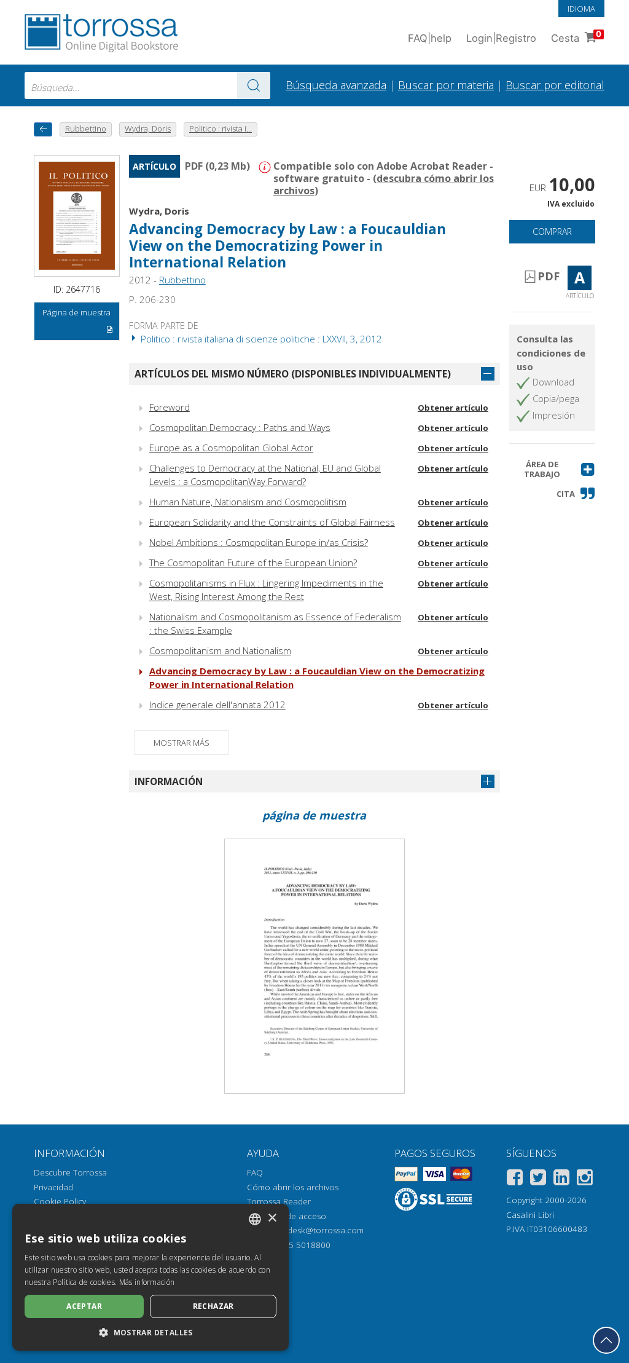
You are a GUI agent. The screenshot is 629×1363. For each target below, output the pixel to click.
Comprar (552, 231)
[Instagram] (584, 1179)
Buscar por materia (446, 84)
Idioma (581, 8)
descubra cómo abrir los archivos (383, 184)
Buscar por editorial (555, 84)
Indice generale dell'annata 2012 (217, 704)
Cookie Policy (60, 1201)
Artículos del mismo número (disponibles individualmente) (293, 374)
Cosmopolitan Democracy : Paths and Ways (239, 427)
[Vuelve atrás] (43, 129)
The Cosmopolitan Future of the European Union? (253, 562)
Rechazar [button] (213, 1306)
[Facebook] (514, 1179)
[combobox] (147, 85)
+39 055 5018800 (296, 1244)
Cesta (576, 36)
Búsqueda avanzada (336, 84)
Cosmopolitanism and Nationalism (220, 650)
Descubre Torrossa (70, 1172)
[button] (552, 469)
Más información (147, 1282)
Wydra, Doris (159, 211)
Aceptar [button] (84, 1306)
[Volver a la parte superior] (606, 1340)
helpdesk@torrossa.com (317, 1230)
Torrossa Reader (279, 1201)
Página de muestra (76, 312)
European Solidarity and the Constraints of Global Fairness (272, 522)
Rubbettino (182, 280)
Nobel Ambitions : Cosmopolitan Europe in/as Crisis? (258, 542)
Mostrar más (181, 742)
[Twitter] (538, 1179)
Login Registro (501, 38)
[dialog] (150, 1277)
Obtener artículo (453, 407)
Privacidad (53, 1187)
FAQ (255, 1172)
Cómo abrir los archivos (292, 1187)
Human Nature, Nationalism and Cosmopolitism (247, 502)
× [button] (271, 1218)
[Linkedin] (561, 1179)
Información (169, 781)
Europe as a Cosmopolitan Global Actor (231, 447)
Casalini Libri (530, 1214)
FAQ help (429, 38)
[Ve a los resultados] (253, 85)
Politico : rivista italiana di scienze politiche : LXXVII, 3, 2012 (260, 339)
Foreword (169, 407)
